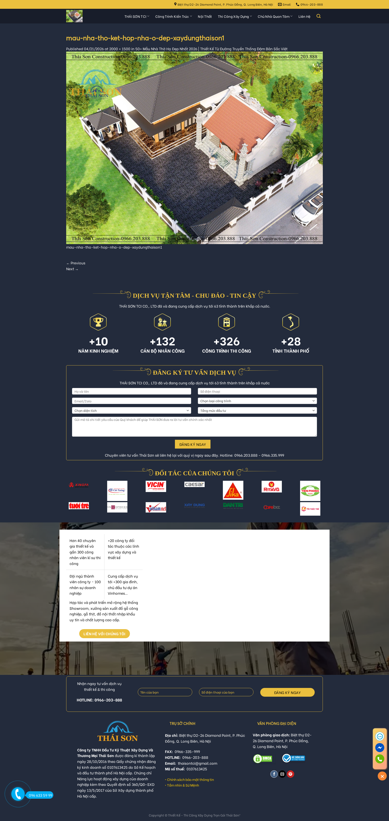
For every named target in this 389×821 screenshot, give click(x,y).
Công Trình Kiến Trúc (172, 16)
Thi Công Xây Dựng (233, 16)
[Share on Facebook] (274, 774)
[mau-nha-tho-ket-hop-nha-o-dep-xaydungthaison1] (194, 147)
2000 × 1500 (119, 48)
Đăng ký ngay (192, 444)
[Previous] (70, 493)
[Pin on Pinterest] (290, 774)
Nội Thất (205, 16)
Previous (75, 262)
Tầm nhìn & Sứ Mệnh (183, 784)
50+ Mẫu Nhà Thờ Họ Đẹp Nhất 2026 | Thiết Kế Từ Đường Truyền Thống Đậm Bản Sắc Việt (211, 48)
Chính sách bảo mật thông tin (190, 779)
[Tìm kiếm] (318, 16)
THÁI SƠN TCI (135, 16)
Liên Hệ (305, 16)
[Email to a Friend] (282, 774)
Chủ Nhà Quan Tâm (273, 16)
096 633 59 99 (40, 795)
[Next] (318, 493)
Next (72, 268)
